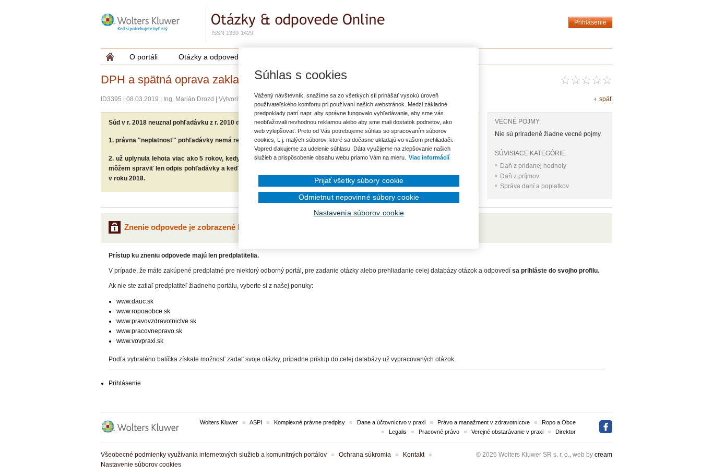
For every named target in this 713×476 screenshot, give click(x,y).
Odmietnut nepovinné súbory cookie (359, 197)
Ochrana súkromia (365, 454)
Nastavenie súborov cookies (141, 464)
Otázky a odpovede (211, 57)
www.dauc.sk (134, 301)
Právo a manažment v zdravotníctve (483, 422)
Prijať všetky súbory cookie (359, 180)
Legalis (398, 432)
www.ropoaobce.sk (143, 311)
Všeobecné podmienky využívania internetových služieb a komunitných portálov (214, 454)
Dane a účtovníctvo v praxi (391, 422)
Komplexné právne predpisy (309, 422)
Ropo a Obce (559, 422)
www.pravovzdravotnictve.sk (156, 321)
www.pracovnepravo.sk (149, 331)
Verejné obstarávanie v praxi (507, 432)
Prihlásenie (590, 22)
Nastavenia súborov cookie (359, 213)
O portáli (143, 57)
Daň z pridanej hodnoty (533, 165)
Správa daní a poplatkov (534, 186)
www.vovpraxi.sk (139, 341)
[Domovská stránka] (110, 57)
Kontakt (413, 454)
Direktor (565, 432)
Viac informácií (429, 157)
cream (603, 454)
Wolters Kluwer (219, 422)
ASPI (255, 422)
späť (605, 99)
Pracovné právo (439, 432)
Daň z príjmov (519, 176)
